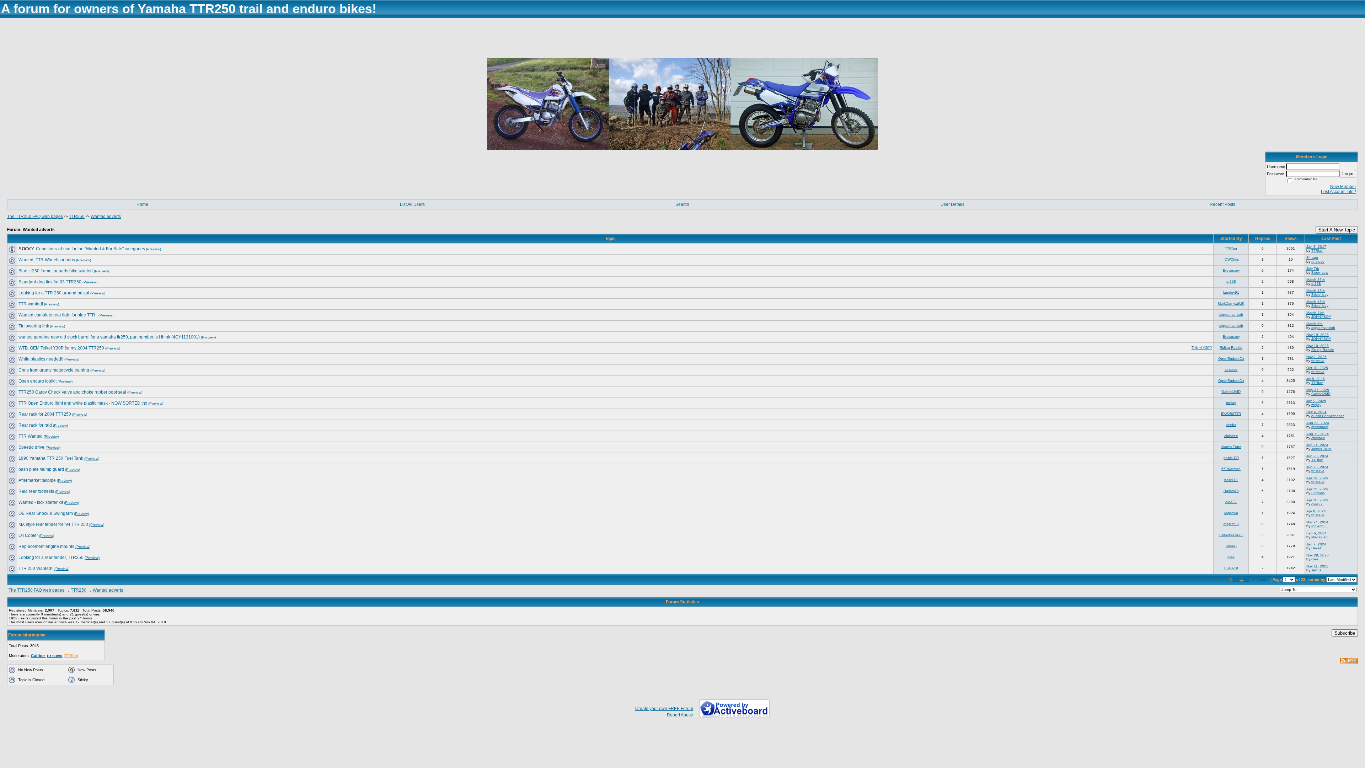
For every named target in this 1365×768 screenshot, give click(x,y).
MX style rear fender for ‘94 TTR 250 (53, 524)
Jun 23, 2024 (1317, 456)
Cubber (38, 656)
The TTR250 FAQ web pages (35, 216)
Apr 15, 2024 (1317, 489)
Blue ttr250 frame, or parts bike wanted (55, 270)
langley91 (1231, 292)
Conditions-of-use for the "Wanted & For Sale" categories (90, 248)
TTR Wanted (30, 436)
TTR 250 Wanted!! (35, 568)
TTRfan (1231, 248)
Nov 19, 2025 (1317, 335)
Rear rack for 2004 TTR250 (44, 414)
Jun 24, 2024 (1317, 445)
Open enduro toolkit (37, 381)
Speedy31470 (1231, 535)
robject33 (1231, 524)
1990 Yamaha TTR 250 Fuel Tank (50, 458)
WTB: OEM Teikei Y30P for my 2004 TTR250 (61, 348)
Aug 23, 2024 (1317, 423)
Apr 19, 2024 (1317, 478)
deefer (1231, 425)
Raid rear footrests (36, 491)
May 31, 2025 (1317, 390)
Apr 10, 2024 (1317, 500)
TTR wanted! (30, 304)
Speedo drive (31, 447)
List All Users (412, 204)
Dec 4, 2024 (1316, 412)
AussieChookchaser (1327, 416)
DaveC (1231, 546)
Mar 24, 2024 (1317, 522)
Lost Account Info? (1338, 191)
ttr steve (1317, 261)
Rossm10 (1231, 491)
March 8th (1314, 324)
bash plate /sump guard (41, 469)
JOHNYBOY (1321, 317)
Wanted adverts (106, 216)
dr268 (1231, 281)
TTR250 (77, 216)
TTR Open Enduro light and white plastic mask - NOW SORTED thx (82, 403)
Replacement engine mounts (46, 546)
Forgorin (1318, 493)
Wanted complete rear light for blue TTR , (57, 315)
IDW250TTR (1231, 414)
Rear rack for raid (35, 425)
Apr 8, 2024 (1316, 511)
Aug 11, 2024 (1317, 434)
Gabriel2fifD (1231, 392)
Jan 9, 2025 (1316, 401)
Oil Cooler (28, 535)
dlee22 (1231, 502)
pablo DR (1231, 458)
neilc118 (1231, 480)
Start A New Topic (1336, 230)
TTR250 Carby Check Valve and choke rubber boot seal (72, 392)
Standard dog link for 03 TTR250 (49, 281)
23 (1246, 579)
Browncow (1231, 270)
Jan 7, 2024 (1316, 544)
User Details (952, 204)
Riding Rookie (1231, 348)
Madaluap (1319, 537)
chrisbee (1231, 436)
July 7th (1312, 269)
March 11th (1315, 313)
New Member (1343, 186)
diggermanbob (1231, 314)
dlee (1231, 557)
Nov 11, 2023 (1317, 566)
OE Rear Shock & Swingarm (45, 513)
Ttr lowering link (33, 326)
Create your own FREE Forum (664, 708)
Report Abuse (680, 715)
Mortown (1231, 513)
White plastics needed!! (40, 359)
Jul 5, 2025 (1315, 379)
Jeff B (1316, 570)
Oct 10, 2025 (1317, 368)
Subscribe (1344, 633)
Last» (1263, 579)
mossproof (1319, 427)
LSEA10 (1231, 568)
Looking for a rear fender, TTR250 (51, 557)
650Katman (1231, 469)
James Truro (1231, 447)
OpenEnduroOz (1231, 359)
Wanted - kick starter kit (40, 502)
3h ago (1312, 258)
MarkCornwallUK (1231, 303)
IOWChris (1231, 259)
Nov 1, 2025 (1316, 357)
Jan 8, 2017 (1316, 247)
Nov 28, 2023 (1317, 555)
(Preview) (153, 249)
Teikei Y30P (1202, 348)
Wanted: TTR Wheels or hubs (46, 259)
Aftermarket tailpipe (37, 480)
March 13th (1315, 291)
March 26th (1315, 280)
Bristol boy (1319, 295)
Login (1347, 173)
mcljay (1231, 403)
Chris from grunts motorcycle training (53, 370)
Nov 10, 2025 (1317, 346)
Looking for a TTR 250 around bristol (53, 292)
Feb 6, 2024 (1316, 533)
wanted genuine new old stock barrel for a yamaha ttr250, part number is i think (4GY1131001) (109, 337)
